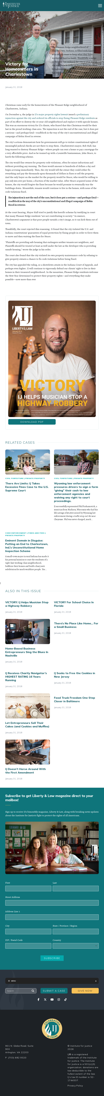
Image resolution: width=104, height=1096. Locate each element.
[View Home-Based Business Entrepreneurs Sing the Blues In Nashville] (27, 631)
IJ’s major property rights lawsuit (51, 114)
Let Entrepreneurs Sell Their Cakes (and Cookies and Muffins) (27, 724)
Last (55, 882)
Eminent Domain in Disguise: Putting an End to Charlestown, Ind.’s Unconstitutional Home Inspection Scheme (26, 546)
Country (57, 940)
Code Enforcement (15, 533)
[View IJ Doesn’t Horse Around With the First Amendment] (27, 752)
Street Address (12, 897)
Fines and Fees (36, 533)
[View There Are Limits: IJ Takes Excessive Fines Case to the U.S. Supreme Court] (27, 462)
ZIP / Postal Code (14, 940)
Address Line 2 (12, 911)
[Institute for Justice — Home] (11, 5)
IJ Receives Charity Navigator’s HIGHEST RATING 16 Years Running (26, 676)
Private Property (35, 478)
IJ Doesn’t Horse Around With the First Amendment (25, 770)
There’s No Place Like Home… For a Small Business (76, 625)
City (7, 925)
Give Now (85, 990)
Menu (13, 981)
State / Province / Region (65, 925)
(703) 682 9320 (17, 1057)
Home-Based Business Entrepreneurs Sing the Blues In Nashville (26, 652)
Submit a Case (54, 990)
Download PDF (32, 421)
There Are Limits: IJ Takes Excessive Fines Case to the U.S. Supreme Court (26, 487)
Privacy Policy (75, 1085)
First (7, 882)
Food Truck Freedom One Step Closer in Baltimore (74, 699)
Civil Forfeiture (14, 478)
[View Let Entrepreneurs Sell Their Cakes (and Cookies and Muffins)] (27, 705)
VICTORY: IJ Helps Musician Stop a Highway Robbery (26, 604)
